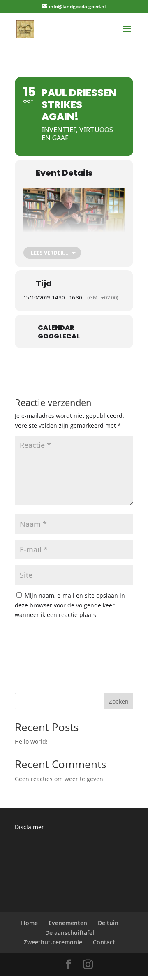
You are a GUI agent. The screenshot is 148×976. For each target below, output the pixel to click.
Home (29, 923)
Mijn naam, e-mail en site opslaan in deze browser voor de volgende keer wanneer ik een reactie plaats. (70, 605)
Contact (104, 942)
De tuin (108, 923)
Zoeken (119, 701)
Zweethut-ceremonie (53, 942)
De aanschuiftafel (69, 933)
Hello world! (31, 741)
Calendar (56, 328)
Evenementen (68, 923)
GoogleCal (59, 336)
